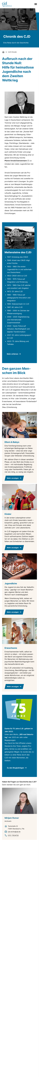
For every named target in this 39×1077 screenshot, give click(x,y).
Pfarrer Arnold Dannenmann (16, 161)
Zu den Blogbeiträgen (15, 768)
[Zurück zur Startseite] (3, 52)
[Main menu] (35, 4)
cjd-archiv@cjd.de (14, 831)
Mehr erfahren (12, 354)
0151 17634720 (13, 835)
